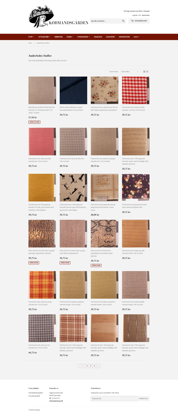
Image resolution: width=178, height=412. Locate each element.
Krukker (98, 37)
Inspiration (124, 37)
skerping (37, 410)
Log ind (134, 15)
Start (30, 43)
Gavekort (110, 37)
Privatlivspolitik (34, 396)
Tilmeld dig (143, 399)
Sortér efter (114, 72)
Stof (30, 37)
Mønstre (58, 37)
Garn (69, 37)
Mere (136, 37)
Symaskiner (83, 37)
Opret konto (146, 15)
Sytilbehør (44, 37)
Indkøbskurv (140, 21)
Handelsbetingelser (35, 393)
